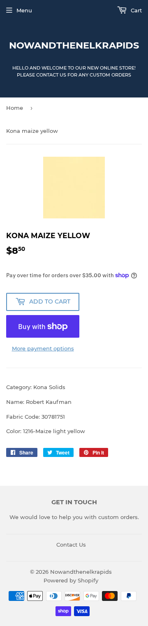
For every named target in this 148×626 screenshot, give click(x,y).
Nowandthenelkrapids (74, 45)
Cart (135, 10)
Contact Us (71, 544)
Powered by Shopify (71, 580)
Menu (24, 10)
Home (14, 107)
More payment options (43, 348)
